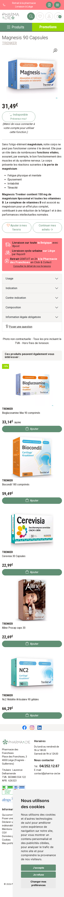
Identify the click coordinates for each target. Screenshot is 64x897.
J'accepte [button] (38, 867)
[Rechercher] (31, 16)
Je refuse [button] (38, 874)
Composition (13, 307)
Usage (9, 278)
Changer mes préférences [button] (38, 883)
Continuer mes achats (47, 227)
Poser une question (20, 326)
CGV (4, 832)
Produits (18, 27)
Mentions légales (11, 829)
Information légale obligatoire (23, 317)
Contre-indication (16, 297)
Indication (11, 288)
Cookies (6, 839)
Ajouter (33, 429)
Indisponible (19, 116)
